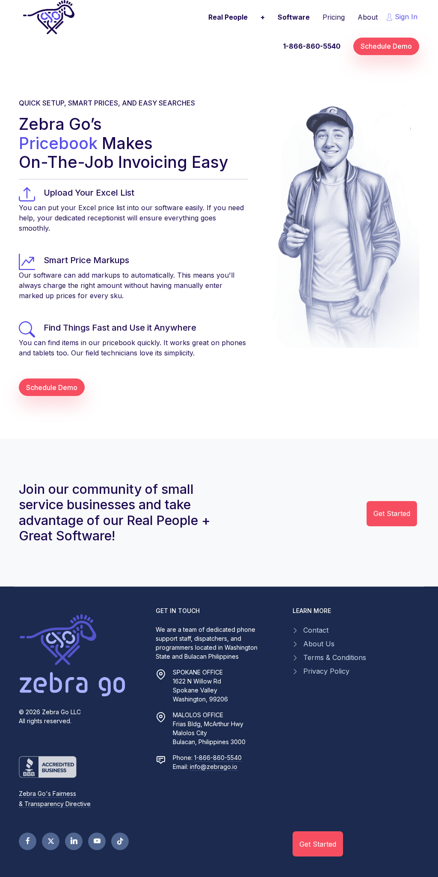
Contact (315, 630)
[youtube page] (97, 841)
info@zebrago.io (213, 766)
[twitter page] (50, 841)
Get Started (391, 513)
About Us (318, 643)
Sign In (405, 16)
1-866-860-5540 (218, 757)
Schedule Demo (386, 46)
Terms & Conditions (334, 657)
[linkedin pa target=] (74, 841)
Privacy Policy (326, 671)
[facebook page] (27, 841)
